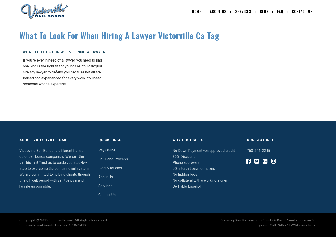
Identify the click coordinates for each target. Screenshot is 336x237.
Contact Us (107, 195)
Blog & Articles (110, 168)
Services (105, 186)
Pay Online (106, 150)
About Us (105, 177)
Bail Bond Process (113, 159)
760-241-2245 (258, 150)
